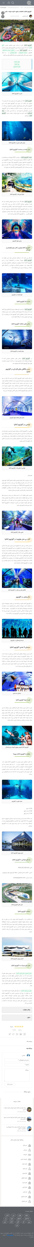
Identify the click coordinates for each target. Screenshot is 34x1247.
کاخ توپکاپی (13, 53)
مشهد (26, 1215)
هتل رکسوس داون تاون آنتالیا (23, 973)
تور (17, 1225)
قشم (18, 1222)
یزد (6, 1219)
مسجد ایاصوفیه (23, 53)
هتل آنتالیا (17, 62)
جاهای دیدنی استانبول (8, 50)
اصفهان (19, 1219)
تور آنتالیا (17, 64)
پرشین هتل (10, 1235)
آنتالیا (11, 1222)
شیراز (12, 1219)
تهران (20, 1215)
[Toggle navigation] (3, 2)
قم (23, 1222)
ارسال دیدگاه (9, 1084)
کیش (7, 1215)
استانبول (27, 1219)
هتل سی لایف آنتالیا (26, 991)
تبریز (29, 1222)
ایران (5, 1222)
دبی (14, 1215)
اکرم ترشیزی (25, 16)
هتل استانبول (17, 67)
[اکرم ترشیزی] (30, 16)
